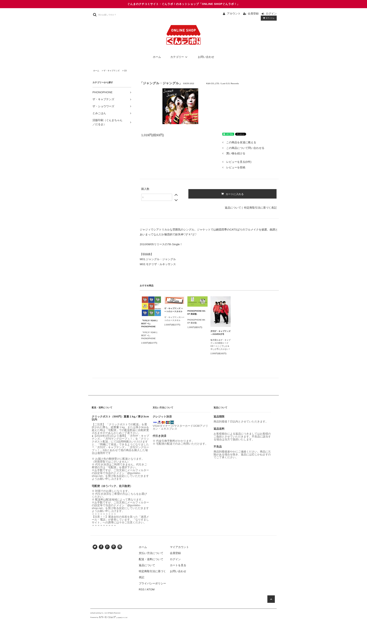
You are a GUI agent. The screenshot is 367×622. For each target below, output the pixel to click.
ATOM (151, 589)
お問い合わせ (206, 56)
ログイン (271, 13)
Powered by (94, 617)
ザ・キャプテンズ (112, 70)
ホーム (157, 56)
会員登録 (253, 13)
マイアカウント (179, 547)
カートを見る (178, 565)
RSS (142, 589)
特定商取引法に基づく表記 (260, 207)
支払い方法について (151, 553)
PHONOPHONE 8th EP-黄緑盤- (196, 312)
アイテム (270, 18)
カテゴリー (177, 56)
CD (125, 70)
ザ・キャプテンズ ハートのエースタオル (173, 310)
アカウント (234, 13)
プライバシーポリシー (152, 583)
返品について (233, 207)
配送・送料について (151, 559)
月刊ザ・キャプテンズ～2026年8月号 (220, 332)
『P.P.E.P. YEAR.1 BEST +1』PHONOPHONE (149, 323)
